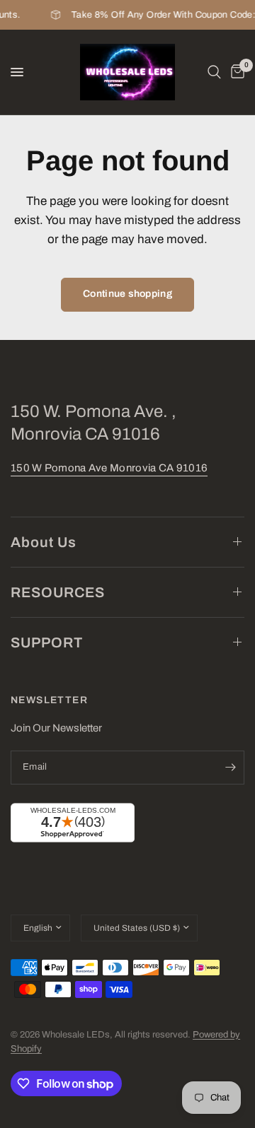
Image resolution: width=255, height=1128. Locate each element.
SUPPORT (47, 642)
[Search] (214, 72)
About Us (43, 542)
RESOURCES (58, 592)
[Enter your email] (230, 768)
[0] (235, 72)
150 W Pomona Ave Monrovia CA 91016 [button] (109, 468)
